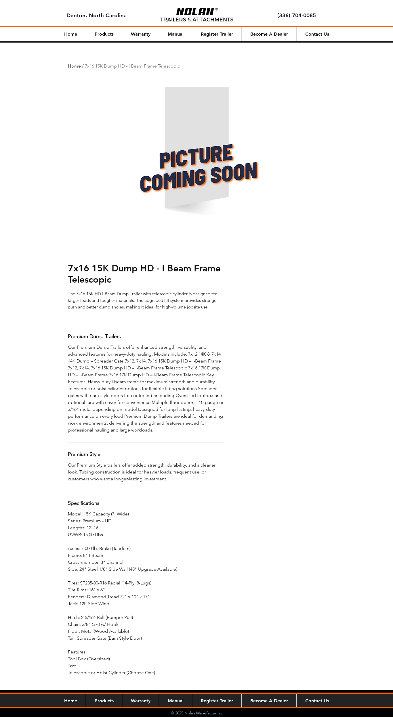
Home (74, 66)
